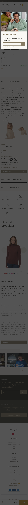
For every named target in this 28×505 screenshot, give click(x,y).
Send (23, 43)
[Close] (26, 10)
